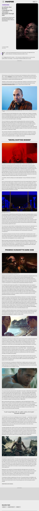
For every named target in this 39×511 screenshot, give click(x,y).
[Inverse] (9, 1)
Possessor (10, 76)
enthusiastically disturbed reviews (8, 84)
